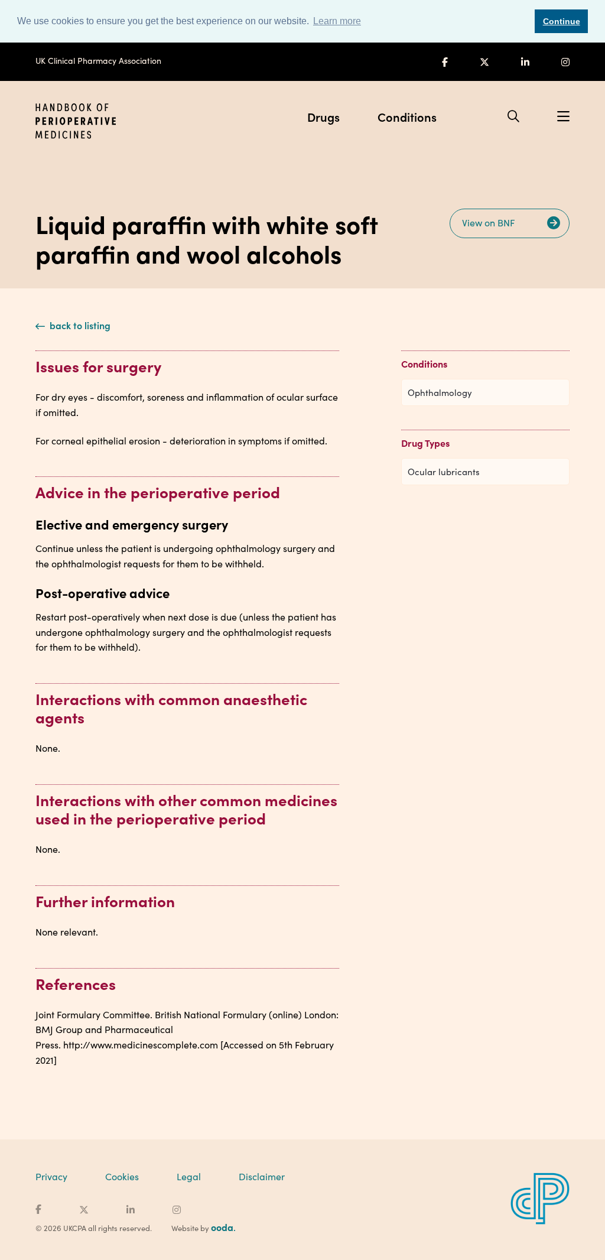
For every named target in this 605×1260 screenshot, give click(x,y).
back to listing (78, 325)
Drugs (323, 116)
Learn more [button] (337, 21)
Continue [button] (561, 21)
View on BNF (490, 222)
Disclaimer (262, 1176)
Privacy (51, 1176)
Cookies (122, 1176)
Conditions (407, 116)
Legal (189, 1176)
